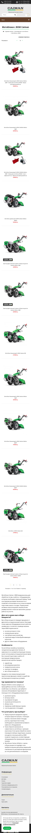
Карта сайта (4, 802)
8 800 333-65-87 (7, 3)
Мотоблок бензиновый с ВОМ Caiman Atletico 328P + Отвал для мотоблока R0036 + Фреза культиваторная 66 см (15, 82)
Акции (3, 800)
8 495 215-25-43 (7, 1)
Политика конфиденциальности (9, 785)
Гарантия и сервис (6, 783)
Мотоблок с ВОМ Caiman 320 (15, 531)
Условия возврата (6, 789)
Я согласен (7, 828)
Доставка (4, 779)
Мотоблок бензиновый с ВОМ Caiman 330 (15, 353)
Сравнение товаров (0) (23, 37)
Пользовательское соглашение (9, 787)
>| (19, 584)
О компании (5, 777)
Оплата (3, 781)
